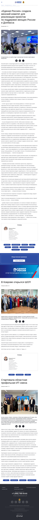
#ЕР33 (11, 374)
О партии (3, 487)
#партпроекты (22, 480)
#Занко (8, 247)
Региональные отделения (31, 487)
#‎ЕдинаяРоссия (14, 480)
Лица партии (16, 487)
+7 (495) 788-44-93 (19, 493)
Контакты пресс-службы (18, 489)
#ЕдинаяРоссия (19, 374)
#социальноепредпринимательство (27, 247)
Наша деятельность (8, 5)
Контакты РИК (4, 489)
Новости (14, 5)
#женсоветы (25, 244)
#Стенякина (15, 247)
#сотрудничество (16, 249)
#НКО (32, 244)
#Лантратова (7, 244)
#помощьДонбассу (16, 244)
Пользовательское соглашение (19, 508)
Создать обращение (19, 260)
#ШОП (28, 374)
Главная (2, 5)
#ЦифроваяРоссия (32, 480)
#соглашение (24, 249)
